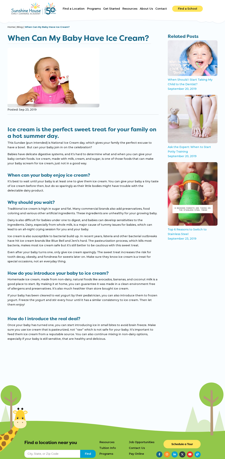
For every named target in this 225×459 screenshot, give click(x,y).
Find (88, 453)
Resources (106, 442)
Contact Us (137, 448)
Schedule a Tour (182, 444)
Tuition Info (107, 448)
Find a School (187, 8)
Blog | (21, 27)
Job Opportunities (141, 442)
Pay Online (136, 453)
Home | (12, 27)
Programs (106, 453)
